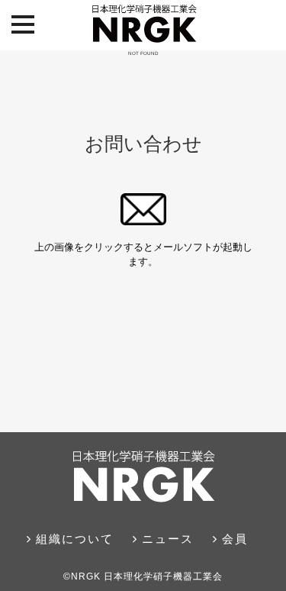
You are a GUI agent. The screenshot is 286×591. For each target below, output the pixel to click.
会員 (235, 538)
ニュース (168, 538)
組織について (75, 538)
